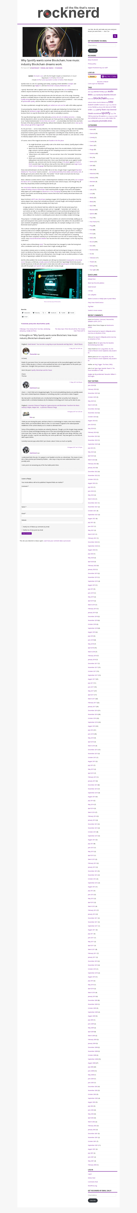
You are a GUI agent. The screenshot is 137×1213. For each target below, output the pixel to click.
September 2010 (93, 973)
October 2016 (92, 718)
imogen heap (108, 104)
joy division (100, 107)
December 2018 (93, 616)
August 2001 (92, 1149)
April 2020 (91, 561)
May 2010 (91, 985)
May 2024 (91, 428)
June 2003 (91, 1082)
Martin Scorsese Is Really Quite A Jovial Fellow (102, 298)
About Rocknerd (93, 60)
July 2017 (90, 683)
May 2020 (91, 558)
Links (91, 189)
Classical (92, 133)
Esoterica (92, 153)
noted (41, 244)
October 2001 (92, 1141)
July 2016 (90, 730)
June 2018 (91, 640)
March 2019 (91, 605)
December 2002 (93, 1086)
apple (105, 92)
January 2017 (92, 706)
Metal (91, 201)
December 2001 (93, 1133)
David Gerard (35, 68)
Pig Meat (90, 306)
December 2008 (93, 1047)
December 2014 (93, 785)
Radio (91, 238)
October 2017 (92, 671)
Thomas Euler (33, 354)
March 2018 (91, 652)
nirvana (94, 110)
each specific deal (39, 266)
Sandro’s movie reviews (95, 310)
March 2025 (91, 405)
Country (92, 141)
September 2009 (93, 1012)
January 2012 (92, 914)
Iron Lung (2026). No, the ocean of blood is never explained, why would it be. (102, 351)
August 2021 (92, 518)
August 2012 (92, 887)
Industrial (92, 173)
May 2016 (91, 738)
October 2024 (92, 417)
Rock (91, 246)
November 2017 (93, 667)
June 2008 (91, 1071)
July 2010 (90, 981)
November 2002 (93, 1090)
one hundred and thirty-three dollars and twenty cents (65, 172)
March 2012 (91, 906)
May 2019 (91, 597)
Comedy (92, 137)
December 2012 (93, 871)
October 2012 (92, 879)
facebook (102, 105)
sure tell (66, 89)
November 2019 (93, 577)
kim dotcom (107, 107)
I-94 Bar (90, 291)
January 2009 (92, 1043)
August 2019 (92, 585)
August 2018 (92, 632)
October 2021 (92, 511)
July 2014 (90, 800)
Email (24, 513)
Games (92, 161)
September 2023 (93, 444)
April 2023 (91, 456)
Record (92, 242)
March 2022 (91, 499)
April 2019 (91, 601)
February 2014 (92, 816)
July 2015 (90, 765)
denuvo (103, 102)
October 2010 (92, 969)
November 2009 (93, 1004)
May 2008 (91, 1075)
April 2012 (91, 902)
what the (103, 118)
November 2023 (93, 440)
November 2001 (93, 1137)
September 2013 (93, 836)
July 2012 (90, 891)
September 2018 (93, 628)
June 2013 (91, 847)
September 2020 (93, 546)
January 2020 (92, 569)
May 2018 (91, 644)
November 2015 (93, 753)
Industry (43, 68)
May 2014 (91, 804)
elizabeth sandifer (93, 105)
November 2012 (93, 875)
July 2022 (90, 487)
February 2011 (92, 953)
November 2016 (93, 714)
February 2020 (92, 565)
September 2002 (93, 1098)
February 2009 (92, 1039)
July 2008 (90, 1067)
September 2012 (93, 883)
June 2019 (91, 593)
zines (109, 121)
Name (24, 507)
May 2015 (91, 769)
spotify (48, 323)
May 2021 (91, 530)
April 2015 (91, 773)
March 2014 (91, 812)
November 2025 (93, 393)
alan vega (90, 92)
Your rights (93, 270)
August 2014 (92, 797)
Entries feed (91, 1178)
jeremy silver (32, 323)
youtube (103, 120)
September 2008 (93, 1059)
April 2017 (91, 695)
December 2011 (93, 918)
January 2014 (92, 820)
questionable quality (29, 101)
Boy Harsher (110, 99)
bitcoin (113, 95)
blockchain (25, 323)
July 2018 (90, 636)
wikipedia (95, 121)
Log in (90, 1174)
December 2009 (93, 1000)
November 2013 (93, 828)
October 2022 (92, 479)
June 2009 (91, 1024)
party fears (101, 109)
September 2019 (93, 581)
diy (107, 102)
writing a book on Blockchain (36, 189)
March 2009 (91, 1035)
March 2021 (91, 534)
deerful (99, 102)
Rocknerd (92, 250)
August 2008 (92, 1063)
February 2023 (92, 464)
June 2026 (91, 385)
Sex (91, 254)
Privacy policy (92, 64)
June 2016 (91, 734)
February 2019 (92, 608)
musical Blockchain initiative (38, 238)
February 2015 (92, 777)
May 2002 (91, 1114)
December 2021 (93, 503)
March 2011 (91, 949)
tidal (116, 116)
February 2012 (92, 910)
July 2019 (90, 589)
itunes (94, 107)
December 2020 (93, 542)
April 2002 (91, 1118)
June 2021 (91, 526)
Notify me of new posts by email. (33, 530)
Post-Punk (93, 222)
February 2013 (92, 863)
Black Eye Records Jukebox (96, 283)
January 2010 (92, 996)
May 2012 (91, 898)
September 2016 (93, 722)
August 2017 (92, 679)
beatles (107, 94)
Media (91, 197)
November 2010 (93, 965)
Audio (91, 129)
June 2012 (91, 894)
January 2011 (92, 957)
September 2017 (93, 675)
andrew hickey (98, 91)
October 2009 (92, 1008)
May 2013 (91, 851)
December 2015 (93, 750)
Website (24, 520)
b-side (94, 95)
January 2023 (92, 467)
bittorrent (90, 99)
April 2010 (91, 988)
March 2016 (91, 746)
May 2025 (91, 401)
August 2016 (92, 726)
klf (111, 107)
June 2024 (91, 424)
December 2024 (93, 409)
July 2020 (90, 554)
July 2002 (90, 1106)
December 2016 (93, 710)
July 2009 (90, 1020)
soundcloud (97, 113)
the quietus (102, 116)
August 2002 (92, 1102)
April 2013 (91, 855)
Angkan (90, 374)
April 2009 (91, 1032)
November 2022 (93, 475)
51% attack (66, 162)
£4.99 (38, 80)
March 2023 (91, 460)
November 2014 (93, 789)
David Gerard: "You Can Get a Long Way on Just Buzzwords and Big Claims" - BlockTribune (55, 344)
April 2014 (91, 808)
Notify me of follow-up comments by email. (36, 527)
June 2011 (91, 938)
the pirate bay (94, 116)
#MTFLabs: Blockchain (38, 199)
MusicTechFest (41, 323)
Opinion (51, 68)
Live (91, 193)
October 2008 (92, 1055)
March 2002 (91, 1122)
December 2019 (93, 573)
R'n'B (91, 234)
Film (91, 157)
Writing (92, 266)
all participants (65, 264)
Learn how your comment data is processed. (57, 541)
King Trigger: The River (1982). (104, 364)
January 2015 (92, 781)
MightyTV (38, 86)
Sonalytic (70, 84)
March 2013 (91, 859)
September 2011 (93, 926)
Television (93, 258)
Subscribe (93, 51)
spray (112, 113)
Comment (25, 486)
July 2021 (90, 522)
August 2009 (92, 1016)
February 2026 (92, 389)
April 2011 (91, 945)
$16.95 (59, 78)
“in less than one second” (47, 121)
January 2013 (92, 867)
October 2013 (92, 832)
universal (94, 118)
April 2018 (91, 648)
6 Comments (58, 68)
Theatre (92, 262)
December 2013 (93, 824)
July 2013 (90, 844)
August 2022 (92, 483)
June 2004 (91, 1079)
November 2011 (93, 922)
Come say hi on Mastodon (96, 83)
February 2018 (92, 655)
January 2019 (92, 612)
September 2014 (93, 793)
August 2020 (92, 550)
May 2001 (91, 1161)
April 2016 (91, 742)
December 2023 (93, 436)
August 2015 (92, 761)
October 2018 (92, 624)
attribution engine (35, 111)
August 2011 (92, 930)
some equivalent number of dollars (53, 80)
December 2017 (93, 663)
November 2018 (93, 620)
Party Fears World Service (95, 302)
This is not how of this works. (52, 301)
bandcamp (99, 95)
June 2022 (91, 491)
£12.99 (50, 78)
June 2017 (91, 687)
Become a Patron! (102, 82)
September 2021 (93, 514)
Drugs (91, 149)
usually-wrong (25, 99)
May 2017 (91, 691)
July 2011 (90, 934)
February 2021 (92, 538)
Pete (31, 417)
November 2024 (93, 413)
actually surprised (44, 262)
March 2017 (91, 699)
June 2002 (91, 1110)
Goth (91, 165)
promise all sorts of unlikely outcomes (62, 117)
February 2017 (92, 702)
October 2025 (92, 397)
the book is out (38, 76)
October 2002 (92, 1094)
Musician (92, 209)
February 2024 (92, 432)
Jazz (91, 185)
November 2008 (93, 1051)
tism (89, 118)
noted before (27, 187)
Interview (92, 181)
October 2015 (92, 757)
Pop (91, 218)
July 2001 (90, 1153)
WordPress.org (92, 1186)
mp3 (47, 68)
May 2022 (91, 495)
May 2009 (91, 1028)
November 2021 (93, 507)
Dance (92, 145)
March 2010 (91, 992)
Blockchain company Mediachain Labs (58, 86)
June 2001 (91, 1157)
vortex (99, 118)
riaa (108, 109)
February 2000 (92, 1165)
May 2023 (91, 452)
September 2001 (93, 1145)
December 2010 (93, 961)
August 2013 (92, 840)
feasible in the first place (56, 140)
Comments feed (93, 1182)
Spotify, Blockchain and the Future (41, 370)
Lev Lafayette (92, 295)
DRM (110, 101)
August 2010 (92, 977)
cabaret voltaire (92, 102)
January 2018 (92, 659)
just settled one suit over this (57, 105)
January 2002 (92, 1129)
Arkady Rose (92, 279)
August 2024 (92, 420)
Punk (91, 230)
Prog (91, 226)
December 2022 (93, 471)
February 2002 (92, 1126)
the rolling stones (110, 116)
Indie (91, 169)
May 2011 (91, 941)
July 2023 (90, 448)
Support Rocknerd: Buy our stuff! (98, 68)
